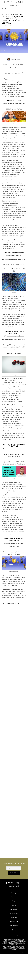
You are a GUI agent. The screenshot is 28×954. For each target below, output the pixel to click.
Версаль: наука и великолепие (14, 543)
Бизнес (14, 905)
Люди (14, 901)
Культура (8, 25)
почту (15, 944)
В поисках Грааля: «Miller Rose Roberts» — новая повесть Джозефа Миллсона (14, 845)
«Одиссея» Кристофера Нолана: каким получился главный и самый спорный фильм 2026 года (13, 784)
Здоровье (14, 917)
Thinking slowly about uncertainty (14, 332)
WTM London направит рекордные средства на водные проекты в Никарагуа (13, 644)
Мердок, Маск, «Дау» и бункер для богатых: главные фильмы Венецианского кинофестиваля (14, 762)
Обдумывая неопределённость (14, 336)
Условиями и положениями (13, 947)
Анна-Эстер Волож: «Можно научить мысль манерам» (13, 706)
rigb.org (14, 374)
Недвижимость (14, 925)
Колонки (14, 897)
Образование (14, 921)
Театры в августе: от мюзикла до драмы (14, 725)
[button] (23, 9)
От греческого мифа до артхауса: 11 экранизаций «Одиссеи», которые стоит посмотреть (12, 624)
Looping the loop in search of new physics (14, 445)
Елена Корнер (15, 60)
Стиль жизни (14, 909)
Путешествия (14, 913)
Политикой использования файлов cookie (18, 949)
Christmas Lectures (14, 101)
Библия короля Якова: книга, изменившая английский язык (13, 825)
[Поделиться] (9, 73)
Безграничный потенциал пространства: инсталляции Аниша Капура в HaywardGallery (13, 665)
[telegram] (3, 8)
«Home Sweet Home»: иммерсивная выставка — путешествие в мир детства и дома (13, 805)
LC (2, 25)
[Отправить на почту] (5, 73)
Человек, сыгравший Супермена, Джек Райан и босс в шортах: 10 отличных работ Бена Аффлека (13, 687)
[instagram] (6, 8)
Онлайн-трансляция (14, 353)
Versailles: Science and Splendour (14, 539)
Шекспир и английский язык (13, 743)
